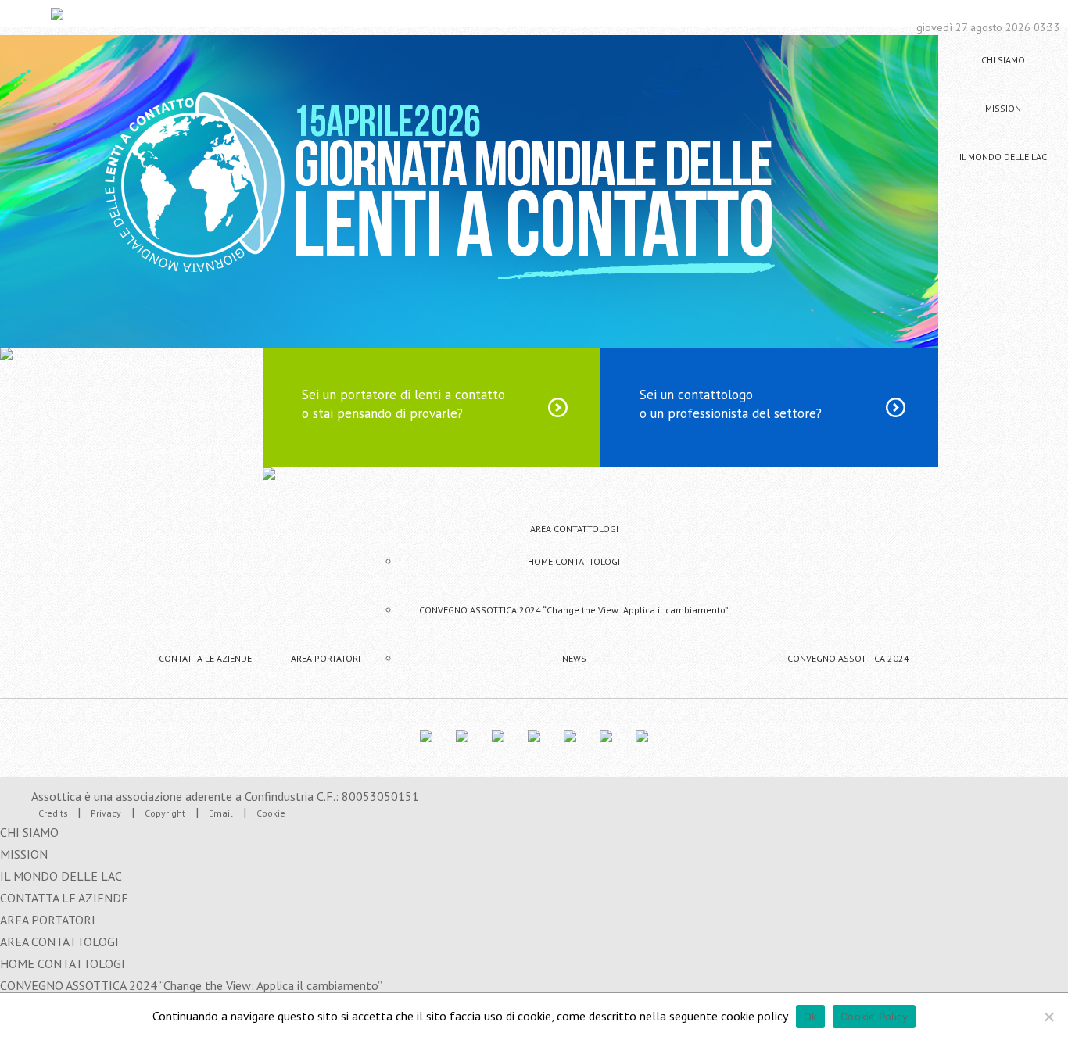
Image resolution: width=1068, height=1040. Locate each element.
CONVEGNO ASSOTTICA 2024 (848, 658)
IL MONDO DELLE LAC (1003, 157)
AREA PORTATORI (325, 658)
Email (221, 813)
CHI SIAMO (1003, 60)
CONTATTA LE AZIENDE (205, 658)
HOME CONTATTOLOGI (574, 561)
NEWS (574, 658)
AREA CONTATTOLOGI (574, 528)
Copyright (165, 813)
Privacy (106, 813)
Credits (54, 813)
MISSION (1003, 108)
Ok (811, 1016)
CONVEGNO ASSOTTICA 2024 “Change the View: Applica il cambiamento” (574, 610)
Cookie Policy (874, 1016)
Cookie (270, 813)
